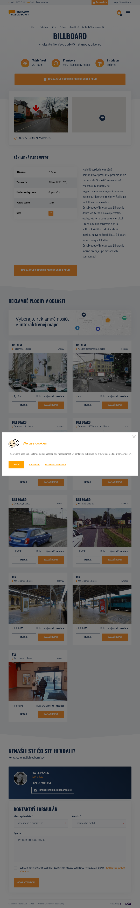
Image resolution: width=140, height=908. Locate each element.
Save (16, 464)
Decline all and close (55, 464)
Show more (34, 464)
